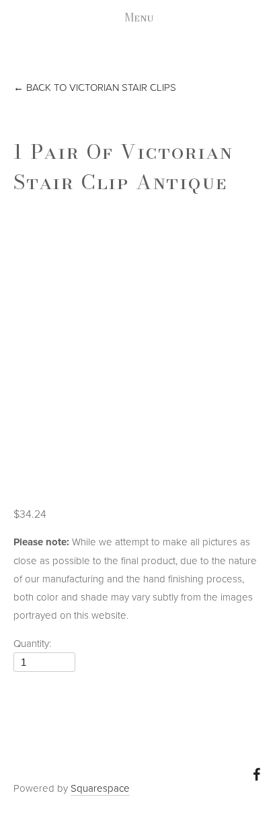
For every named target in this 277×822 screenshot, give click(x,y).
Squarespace (100, 788)
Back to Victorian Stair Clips (94, 87)
